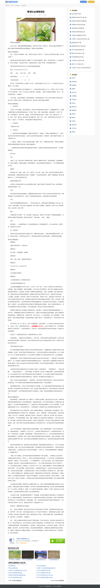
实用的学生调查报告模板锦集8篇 (16, 575)
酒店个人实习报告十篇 (78, 64)
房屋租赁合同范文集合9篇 (78, 24)
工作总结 (74, 128)
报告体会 (17, 5)
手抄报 (73, 121)
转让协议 (74, 92)
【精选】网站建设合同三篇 (79, 35)
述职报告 (74, 85)
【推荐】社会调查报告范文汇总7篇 (17, 570)
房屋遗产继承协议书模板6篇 (79, 21)
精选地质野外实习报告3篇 (78, 46)
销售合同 (74, 106)
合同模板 (74, 96)
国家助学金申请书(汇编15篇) (79, 17)
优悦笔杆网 (48, 586)
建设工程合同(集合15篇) (78, 53)
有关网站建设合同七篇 (78, 57)
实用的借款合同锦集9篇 (78, 28)
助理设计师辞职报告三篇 (78, 31)
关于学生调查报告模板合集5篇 (44, 577)
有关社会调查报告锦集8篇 (15, 572)
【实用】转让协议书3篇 (78, 60)
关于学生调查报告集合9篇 (15, 577)
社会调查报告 (11, 565)
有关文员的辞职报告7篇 (78, 49)
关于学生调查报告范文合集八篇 (45, 575)
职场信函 (74, 81)
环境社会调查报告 (13, 568)
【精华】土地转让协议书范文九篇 (80, 39)
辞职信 (73, 131)
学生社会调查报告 (41, 565)
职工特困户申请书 (76, 13)
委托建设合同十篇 (76, 42)
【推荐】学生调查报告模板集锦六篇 (46, 568)
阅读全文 (40, 15)
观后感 (73, 114)
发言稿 (73, 103)
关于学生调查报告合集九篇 (44, 572)
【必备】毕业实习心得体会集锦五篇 (81, 67)
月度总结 (74, 99)
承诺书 (73, 78)
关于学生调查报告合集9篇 (43, 570)
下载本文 (44, 15)
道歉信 (73, 88)
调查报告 (24, 5)
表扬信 (73, 117)
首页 (12, 5)
